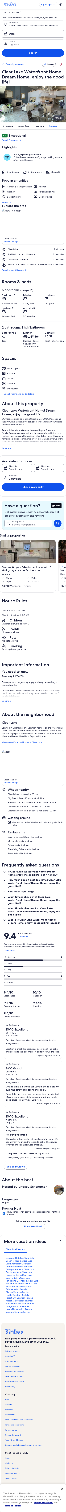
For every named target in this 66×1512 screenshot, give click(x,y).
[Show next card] (62, 104)
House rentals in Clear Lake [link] (19, 1275)
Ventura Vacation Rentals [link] (18, 1312)
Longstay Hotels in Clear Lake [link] (20, 1258)
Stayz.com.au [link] (10, 1478)
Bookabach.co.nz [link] (12, 1473)
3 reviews (23, 936)
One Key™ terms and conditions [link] (19, 1420)
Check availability (33, 486)
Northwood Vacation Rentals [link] (20, 1303)
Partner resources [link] (12, 1366)
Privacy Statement (43, 1502)
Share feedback (33, 1226)
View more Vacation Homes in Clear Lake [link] (22, 742)
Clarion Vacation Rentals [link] (17, 1292)
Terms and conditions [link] (14, 1425)
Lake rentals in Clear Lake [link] (18, 1277)
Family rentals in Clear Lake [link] (19, 1272)
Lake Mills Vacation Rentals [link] (19, 1309)
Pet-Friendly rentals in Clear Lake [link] (22, 1280)
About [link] (8, 1399)
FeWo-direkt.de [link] (12, 1468)
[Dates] (33, 34)
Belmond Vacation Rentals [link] (19, 1286)
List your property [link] (12, 1351)
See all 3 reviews (10, 140)
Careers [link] (8, 1404)
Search (33, 52)
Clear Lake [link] (15, 12)
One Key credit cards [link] (14, 1376)
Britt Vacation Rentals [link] (16, 1289)
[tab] (15, 1249)
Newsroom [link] (10, 1414)
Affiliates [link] (9, 1409)
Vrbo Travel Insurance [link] (14, 1381)
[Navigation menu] (60, 4)
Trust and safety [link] (12, 1361)
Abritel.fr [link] (9, 1463)
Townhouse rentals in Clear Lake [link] (21, 1283)
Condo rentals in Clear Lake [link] (19, 1266)
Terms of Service (12, 1505)
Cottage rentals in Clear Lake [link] (20, 1269)
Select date (15, 469)
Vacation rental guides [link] (14, 1371)
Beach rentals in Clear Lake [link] (19, 1260)
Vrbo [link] (7, 1458)
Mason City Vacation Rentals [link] (19, 1300)
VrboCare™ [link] (10, 1356)
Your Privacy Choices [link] (14, 1440)
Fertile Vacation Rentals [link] (17, 1295)
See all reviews (16, 1166)
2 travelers (15, 478)
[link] (60, 64)
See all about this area (13, 270)
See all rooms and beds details (19, 393)
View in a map (11, 241)
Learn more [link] (9, 951)
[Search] (58, 523)
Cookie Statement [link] (13, 1435)
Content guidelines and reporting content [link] (23, 1445)
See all (5, 202)
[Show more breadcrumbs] (5, 12)
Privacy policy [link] (11, 1430)
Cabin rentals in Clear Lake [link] (19, 1263)
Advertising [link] (10, 1386)
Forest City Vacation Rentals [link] (19, 1297)
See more (7, 448)
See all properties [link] (15, 64)
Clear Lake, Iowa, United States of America (33, 25)
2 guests (14, 44)
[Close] (62, 1488)
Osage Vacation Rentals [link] (17, 1306)
